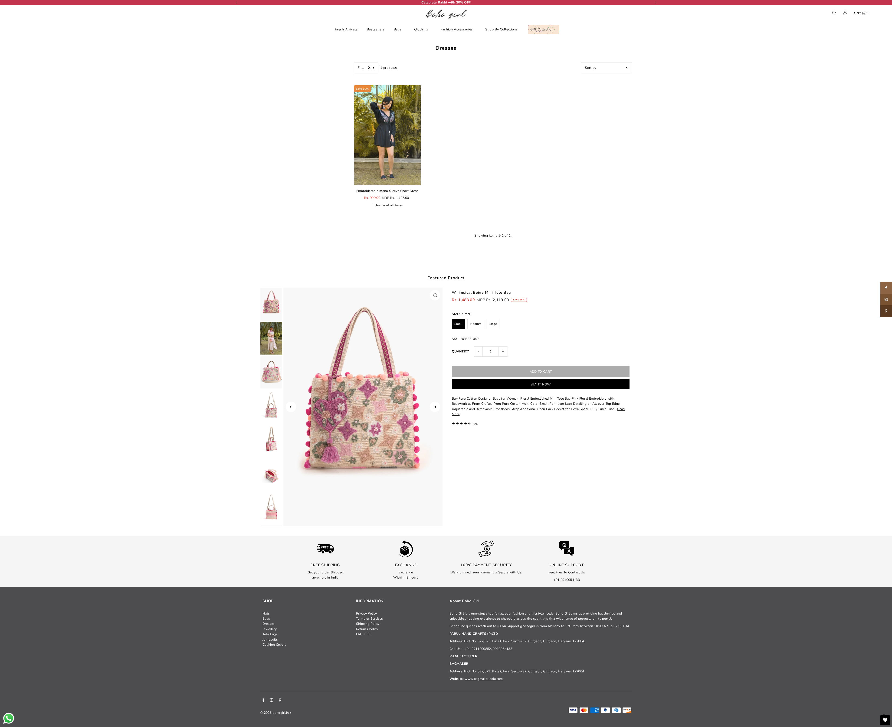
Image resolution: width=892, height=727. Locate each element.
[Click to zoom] (435, 295)
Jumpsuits (270, 639)
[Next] (655, 2)
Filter (362, 68)
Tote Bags (270, 634)
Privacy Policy (366, 613)
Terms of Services (369, 618)
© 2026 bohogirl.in (274, 713)
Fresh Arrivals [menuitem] (346, 29)
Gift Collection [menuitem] (542, 29)
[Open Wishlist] (885, 720)
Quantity (460, 351)
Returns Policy (367, 629)
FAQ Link (363, 634)
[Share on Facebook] (886, 288)
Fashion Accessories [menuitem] (456, 29)
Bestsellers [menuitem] (376, 29)
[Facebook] (263, 700)
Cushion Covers (274, 644)
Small (458, 324)
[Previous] (236, 2)
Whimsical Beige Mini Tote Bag (481, 292)
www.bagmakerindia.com (484, 679)
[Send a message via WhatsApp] (8, 718)
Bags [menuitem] (398, 29)
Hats (266, 613)
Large (493, 324)
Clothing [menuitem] (421, 29)
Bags (266, 618)
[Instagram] (271, 700)
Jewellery (269, 629)
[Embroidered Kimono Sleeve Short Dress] (387, 135)
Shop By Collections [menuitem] (501, 29)
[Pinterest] (280, 700)
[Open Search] (834, 13)
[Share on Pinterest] (886, 311)
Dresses (268, 624)
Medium (475, 324)
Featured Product (445, 278)
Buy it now (541, 384)
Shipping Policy (368, 624)
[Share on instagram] (886, 299)
